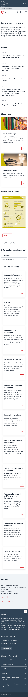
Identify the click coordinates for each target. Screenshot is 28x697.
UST (6, 12)
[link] (14, 56)
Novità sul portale (7, 660)
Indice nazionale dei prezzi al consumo (10, 678)
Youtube (5, 643)
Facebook (6, 640)
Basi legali (3, 694)
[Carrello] (21, 12)
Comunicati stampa (7, 664)
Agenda (4, 669)
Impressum (8, 694)
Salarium (4, 673)
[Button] (22, 293)
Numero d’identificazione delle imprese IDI (11, 685)
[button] (25, 611)
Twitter (15, 640)
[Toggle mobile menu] (25, 12)
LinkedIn (14, 643)
